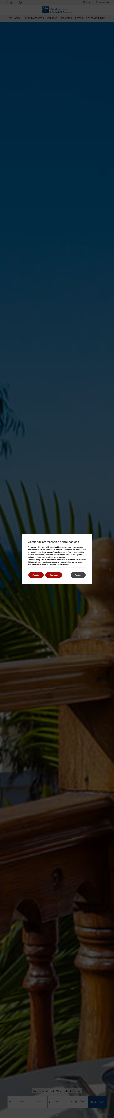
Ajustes (78, 575)
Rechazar (53, 575)
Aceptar (36, 575)
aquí (40, 562)
